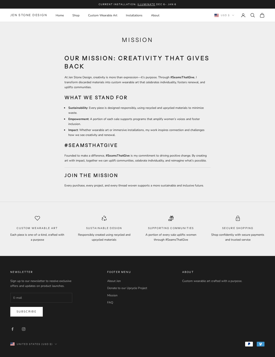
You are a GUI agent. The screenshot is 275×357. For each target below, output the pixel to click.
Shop (75, 15)
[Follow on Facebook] (12, 329)
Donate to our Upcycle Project (127, 288)
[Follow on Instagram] (23, 329)
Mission (112, 295)
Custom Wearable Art (102, 15)
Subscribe (27, 312)
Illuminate (147, 4)
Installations (134, 15)
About (155, 15)
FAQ (110, 302)
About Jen (114, 281)
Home (60, 15)
